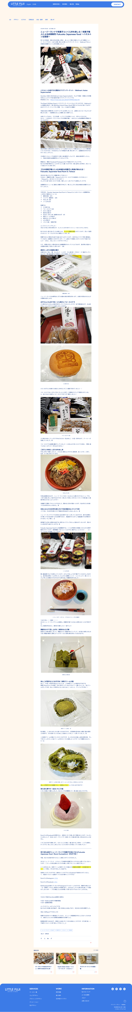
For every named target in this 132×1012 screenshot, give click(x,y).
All (10, 19)
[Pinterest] (120, 989)
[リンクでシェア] (51, 938)
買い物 (58, 930)
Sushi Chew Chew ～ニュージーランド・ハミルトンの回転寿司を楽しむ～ (66, 968)
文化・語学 (39, 19)
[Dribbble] (116, 989)
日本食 (70, 930)
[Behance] (124, 989)
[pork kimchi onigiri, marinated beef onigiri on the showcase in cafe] (44, 958)
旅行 (46, 19)
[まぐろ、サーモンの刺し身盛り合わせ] (66, 958)
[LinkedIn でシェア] (48, 938)
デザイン (16, 19)
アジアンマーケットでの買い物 (88, 968)
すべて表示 (96, 950)
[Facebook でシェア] (41, 938)
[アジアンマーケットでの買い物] (88, 958)
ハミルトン (64, 930)
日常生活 (31, 19)
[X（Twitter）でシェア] (44, 938)
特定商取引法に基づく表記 (120, 1007)
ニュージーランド (45, 930)
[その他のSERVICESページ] (60, 4)
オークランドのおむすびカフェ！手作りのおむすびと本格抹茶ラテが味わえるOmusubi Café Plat (43, 968)
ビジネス (23, 19)
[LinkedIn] (112, 989)
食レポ (52, 19)
